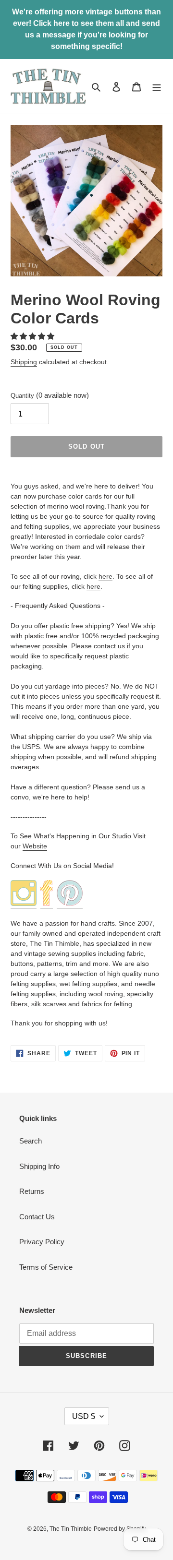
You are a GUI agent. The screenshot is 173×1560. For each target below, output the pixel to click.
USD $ (83, 1416)
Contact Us (37, 1217)
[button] (33, 336)
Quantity (50, 395)
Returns (31, 1191)
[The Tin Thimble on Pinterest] (70, 904)
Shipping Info (39, 1166)
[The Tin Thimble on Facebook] (46, 904)
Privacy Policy (41, 1242)
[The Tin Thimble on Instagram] (24, 904)
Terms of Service (46, 1267)
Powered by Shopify (120, 1528)
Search (30, 1141)
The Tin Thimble (70, 1528)
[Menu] (157, 86)
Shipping (24, 362)
